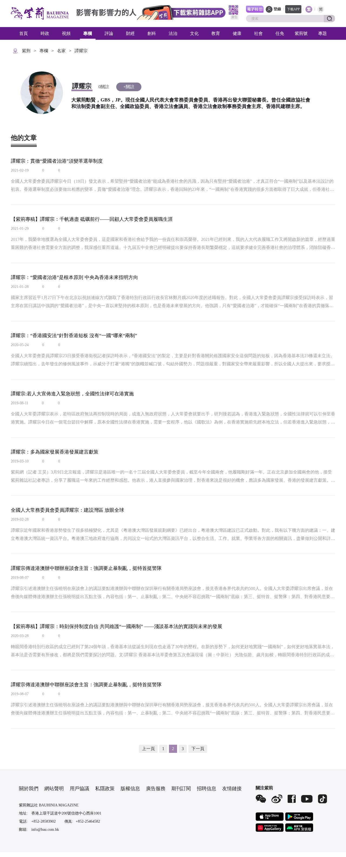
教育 (215, 33)
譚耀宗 (81, 50)
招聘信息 (206, 788)
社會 (258, 33)
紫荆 (26, 50)
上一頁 (148, 748)
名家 (61, 50)
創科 (151, 33)
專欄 (87, 33)
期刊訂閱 (181, 788)
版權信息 (130, 788)
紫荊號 (301, 33)
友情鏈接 (232, 788)
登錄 (277, 9)
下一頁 (197, 748)
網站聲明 (54, 788)
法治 (173, 33)
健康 (237, 33)
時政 (45, 33)
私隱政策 (105, 788)
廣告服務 (155, 788)
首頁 (23, 33)
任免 (279, 33)
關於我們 (28, 788)
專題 (322, 33)
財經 (130, 33)
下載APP (293, 9)
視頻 (66, 33)
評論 (109, 33)
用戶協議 (79, 788)
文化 (194, 33)
